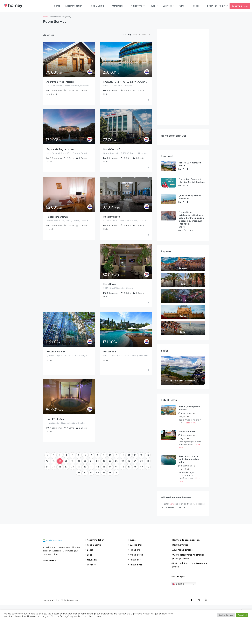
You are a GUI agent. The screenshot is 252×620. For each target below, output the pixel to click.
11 (116, 455)
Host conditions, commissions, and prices (190, 565)
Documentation (180, 545)
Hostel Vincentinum (57, 216)
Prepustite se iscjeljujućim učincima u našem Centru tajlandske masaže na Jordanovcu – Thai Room (191, 218)
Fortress (91, 564)
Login (210, 6)
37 (66, 466)
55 (104, 472)
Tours (152, 6)
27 (110, 461)
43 (104, 466)
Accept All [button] (242, 615)
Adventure (136, 6)
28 (116, 461)
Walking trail (136, 555)
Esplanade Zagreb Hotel (60, 149)
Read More (191, 423)
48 (135, 466)
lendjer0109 (183, 416)
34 (47, 466)
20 (66, 461)
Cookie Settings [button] (225, 615)
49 (141, 466)
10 (110, 455)
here (171, 503)
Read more (49, 560)
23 (85, 461)
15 (141, 455)
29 (122, 461)
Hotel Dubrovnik (56, 351)
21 (72, 461)
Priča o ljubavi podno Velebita (189, 408)
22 (79, 461)
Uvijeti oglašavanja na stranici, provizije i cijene (188, 557)
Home (57, 6)
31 (135, 461)
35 (53, 466)
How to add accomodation (186, 540)
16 (148, 455)
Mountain (92, 559)
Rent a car (135, 559)
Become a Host (239, 6)
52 (85, 472)
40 (85, 466)
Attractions (117, 6)
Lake (89, 555)
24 (91, 461)
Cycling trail (136, 545)
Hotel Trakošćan (56, 419)
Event (132, 540)
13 (129, 455)
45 (116, 466)
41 (91, 466)
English (179, 584)
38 (72, 466)
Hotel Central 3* (112, 149)
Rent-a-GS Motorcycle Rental (189, 164)
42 (97, 466)
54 (97, 472)
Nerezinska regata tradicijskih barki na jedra (188, 459)
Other (182, 6)
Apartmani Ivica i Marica (60, 81)
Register (223, 6)
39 (79, 466)
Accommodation (73, 6)
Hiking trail (135, 550)
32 (141, 461)
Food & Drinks (97, 6)
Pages (196, 6)
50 (147, 466)
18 (54, 461)
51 (79, 472)
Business (167, 6)
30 (129, 461)
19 (60, 461)
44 (110, 466)
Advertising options (182, 550)
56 (110, 472)
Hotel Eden (109, 351)
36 (60, 466)
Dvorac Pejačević (187, 431)
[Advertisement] (183, 76)
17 (47, 461)
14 (135, 455)
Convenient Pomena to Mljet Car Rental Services (191, 180)
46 (122, 466)
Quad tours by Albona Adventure (189, 197)
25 (97, 461)
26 (104, 461)
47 (129, 466)
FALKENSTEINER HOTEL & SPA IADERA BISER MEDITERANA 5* (126, 81)
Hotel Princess (111, 216)
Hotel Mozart (111, 284)
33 (148, 461)
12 (123, 455)
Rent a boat (136, 564)
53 (91, 472)
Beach (90, 550)
